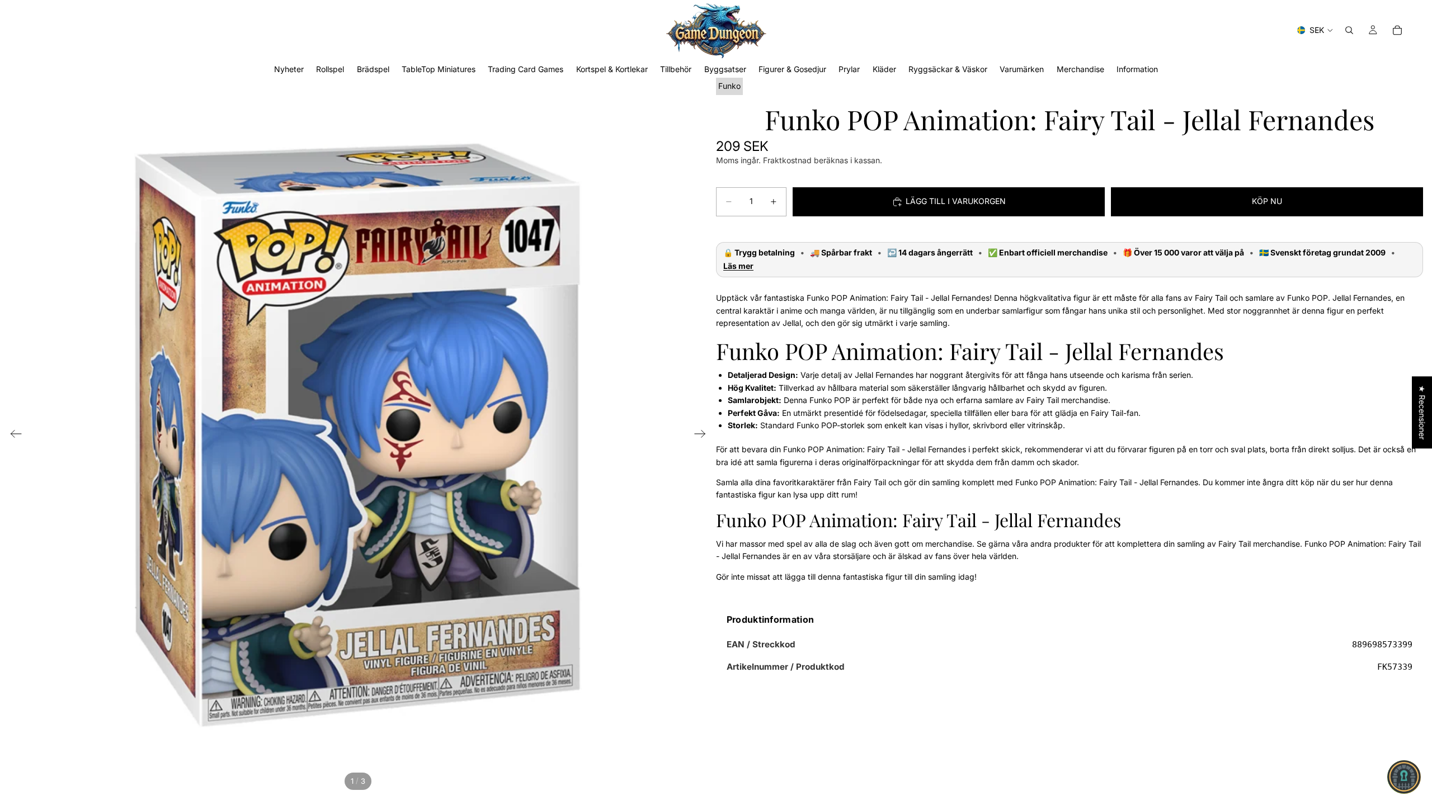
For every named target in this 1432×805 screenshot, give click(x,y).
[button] (1404, 777)
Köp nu (1267, 201)
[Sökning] (1349, 30)
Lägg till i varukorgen (956, 201)
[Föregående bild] (12, 435)
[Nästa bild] (703, 435)
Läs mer (738, 266)
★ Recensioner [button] (1422, 412)
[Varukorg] (1397, 30)
